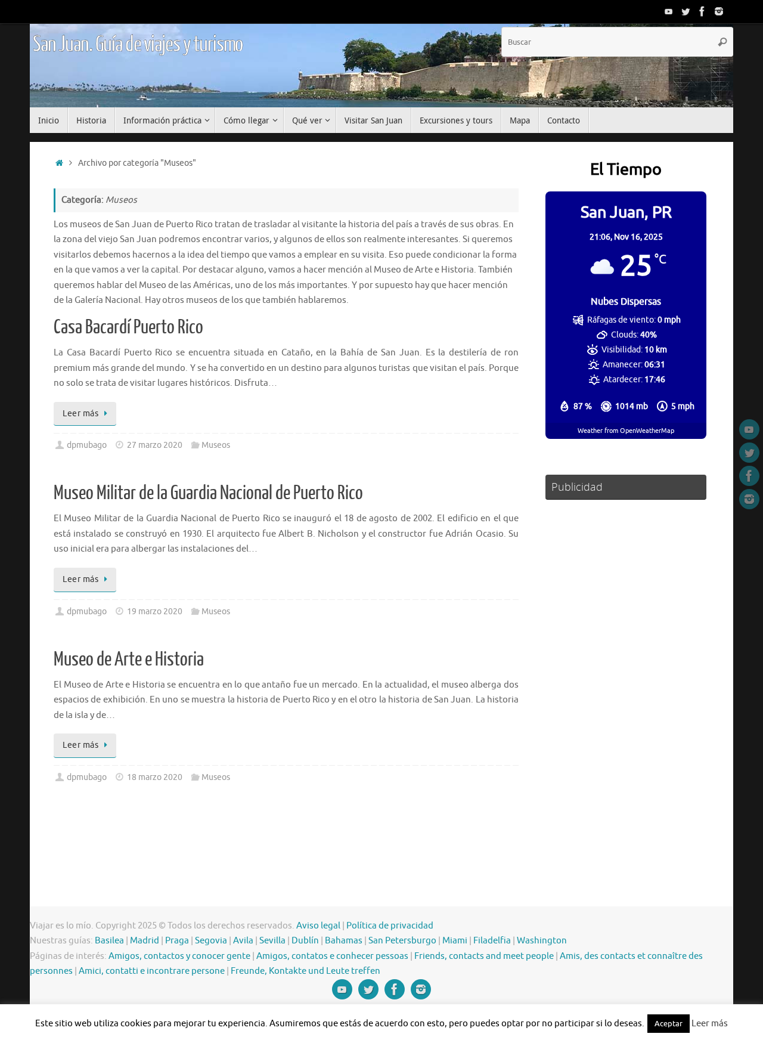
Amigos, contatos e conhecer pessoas (332, 956)
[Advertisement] (625, 686)
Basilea (109, 940)
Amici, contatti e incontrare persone (152, 971)
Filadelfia (492, 940)
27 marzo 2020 (154, 445)
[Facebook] (702, 11)
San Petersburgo (402, 940)
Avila (243, 940)
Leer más (80, 413)
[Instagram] (719, 11)
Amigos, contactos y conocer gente (179, 956)
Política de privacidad (389, 925)
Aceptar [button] (669, 1024)
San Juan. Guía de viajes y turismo (138, 45)
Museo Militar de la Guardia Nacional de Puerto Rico (208, 493)
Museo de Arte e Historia (129, 659)
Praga (177, 940)
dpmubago (87, 445)
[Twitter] (685, 11)
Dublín (305, 940)
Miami (454, 940)
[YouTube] (668, 11)
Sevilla (272, 940)
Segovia (211, 940)
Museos (215, 445)
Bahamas (343, 940)
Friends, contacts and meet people (484, 956)
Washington (542, 940)
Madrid (144, 940)
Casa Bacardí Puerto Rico (128, 327)
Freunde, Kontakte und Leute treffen (305, 971)
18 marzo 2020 (154, 777)
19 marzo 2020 (154, 611)
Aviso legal (318, 925)
